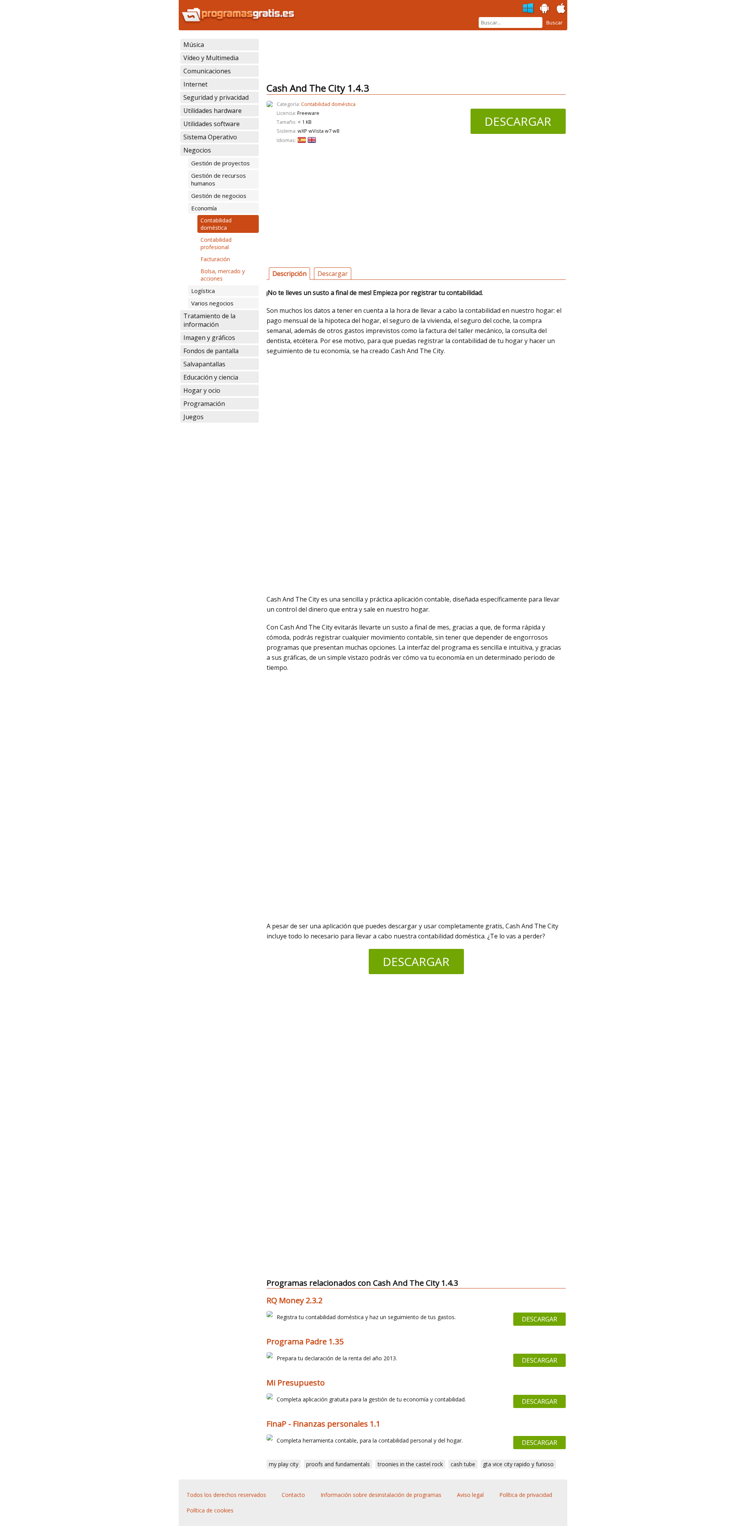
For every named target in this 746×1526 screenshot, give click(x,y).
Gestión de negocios (218, 195)
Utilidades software (211, 124)
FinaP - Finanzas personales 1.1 (323, 1423)
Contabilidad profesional (216, 243)
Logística (203, 291)
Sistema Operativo (210, 137)
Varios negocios (212, 303)
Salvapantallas (204, 364)
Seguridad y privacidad (216, 97)
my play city (283, 1464)
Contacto (293, 1494)
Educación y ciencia (210, 377)
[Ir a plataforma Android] (545, 8)
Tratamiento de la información (209, 320)
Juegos (193, 417)
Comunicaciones (207, 71)
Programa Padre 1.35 (305, 1341)
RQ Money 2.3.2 (294, 1300)
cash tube (463, 1464)
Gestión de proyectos (220, 163)
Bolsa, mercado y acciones (222, 274)
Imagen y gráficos (209, 337)
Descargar (518, 121)
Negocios (197, 150)
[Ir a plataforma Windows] (528, 8)
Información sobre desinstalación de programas (381, 1494)
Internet (195, 84)
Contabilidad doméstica (216, 224)
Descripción (289, 273)
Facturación (215, 259)
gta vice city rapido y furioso (518, 1464)
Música (193, 44)
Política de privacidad (525, 1494)
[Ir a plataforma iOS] (561, 8)
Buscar (554, 22)
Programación (204, 403)
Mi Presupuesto (296, 1382)
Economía (204, 208)
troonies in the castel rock (410, 1464)
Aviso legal (470, 1494)
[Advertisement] (408, 56)
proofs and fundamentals (338, 1464)
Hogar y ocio (201, 390)
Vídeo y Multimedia (211, 58)
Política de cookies (210, 1510)
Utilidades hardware (212, 110)
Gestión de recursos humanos (218, 179)
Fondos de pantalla (211, 351)
